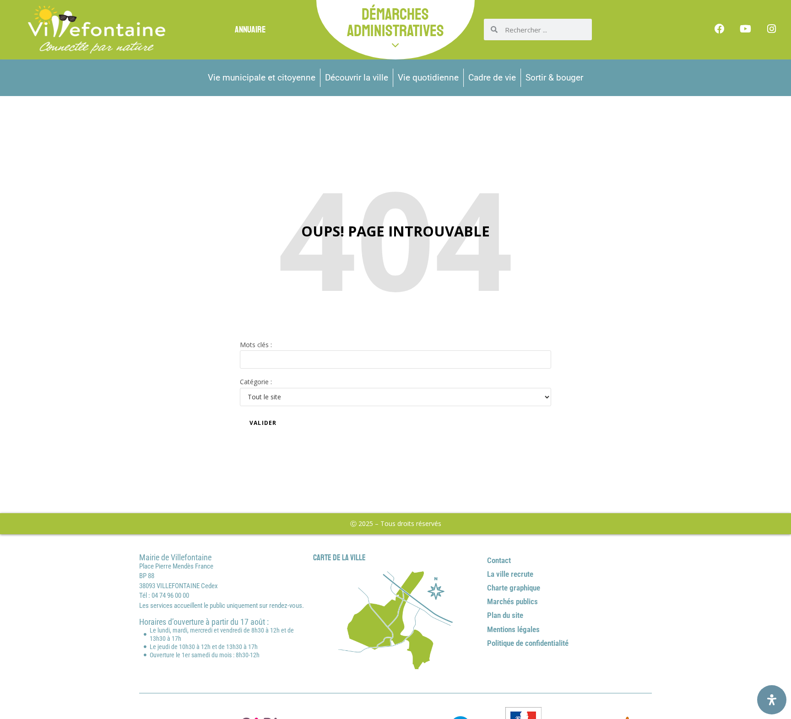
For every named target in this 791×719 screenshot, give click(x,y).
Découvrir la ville (356, 77)
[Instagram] (772, 29)
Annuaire (250, 29)
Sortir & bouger (554, 77)
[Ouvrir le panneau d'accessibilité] (771, 699)
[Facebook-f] (720, 29)
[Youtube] (746, 29)
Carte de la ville (339, 558)
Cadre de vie (492, 77)
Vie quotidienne (428, 77)
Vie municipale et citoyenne (261, 77)
